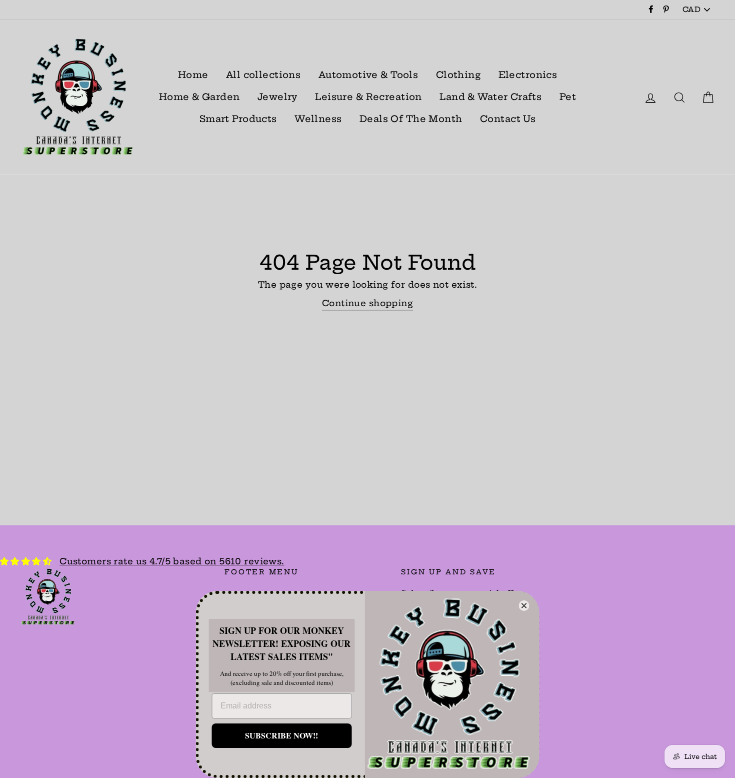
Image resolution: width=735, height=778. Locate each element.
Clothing (458, 75)
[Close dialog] (524, 605)
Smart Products (238, 119)
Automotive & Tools (368, 75)
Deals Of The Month (411, 119)
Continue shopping (367, 303)
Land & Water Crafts (491, 97)
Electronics (528, 75)
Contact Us (508, 119)
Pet (568, 97)
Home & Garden (199, 97)
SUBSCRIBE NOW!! (281, 735)
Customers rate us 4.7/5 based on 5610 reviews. (172, 561)
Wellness (318, 119)
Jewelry (278, 97)
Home (193, 75)
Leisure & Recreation (368, 97)
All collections (263, 75)
